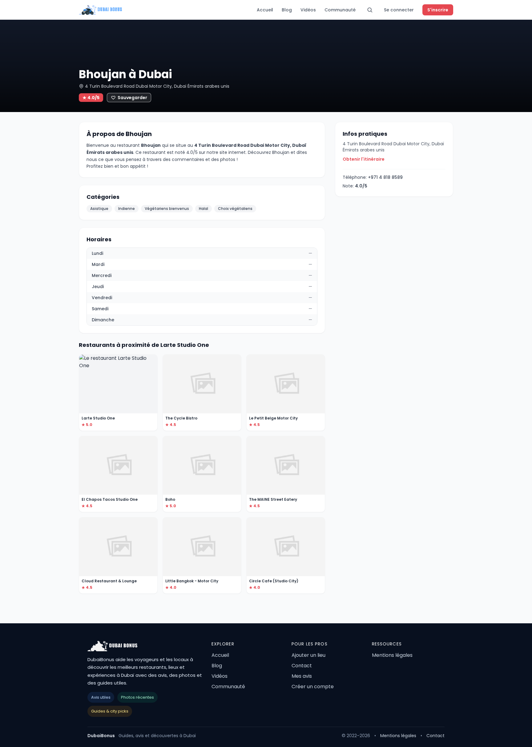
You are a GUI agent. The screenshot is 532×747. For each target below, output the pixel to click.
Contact (302, 665)
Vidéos (308, 10)
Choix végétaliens (235, 208)
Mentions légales (392, 655)
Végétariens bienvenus (167, 208)
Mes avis (302, 676)
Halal (203, 208)
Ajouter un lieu (308, 655)
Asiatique (99, 208)
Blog (287, 10)
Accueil (265, 10)
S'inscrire (437, 10)
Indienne (126, 208)
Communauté (340, 10)
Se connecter (399, 10)
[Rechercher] (369, 9)
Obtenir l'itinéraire (364, 159)
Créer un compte (313, 686)
